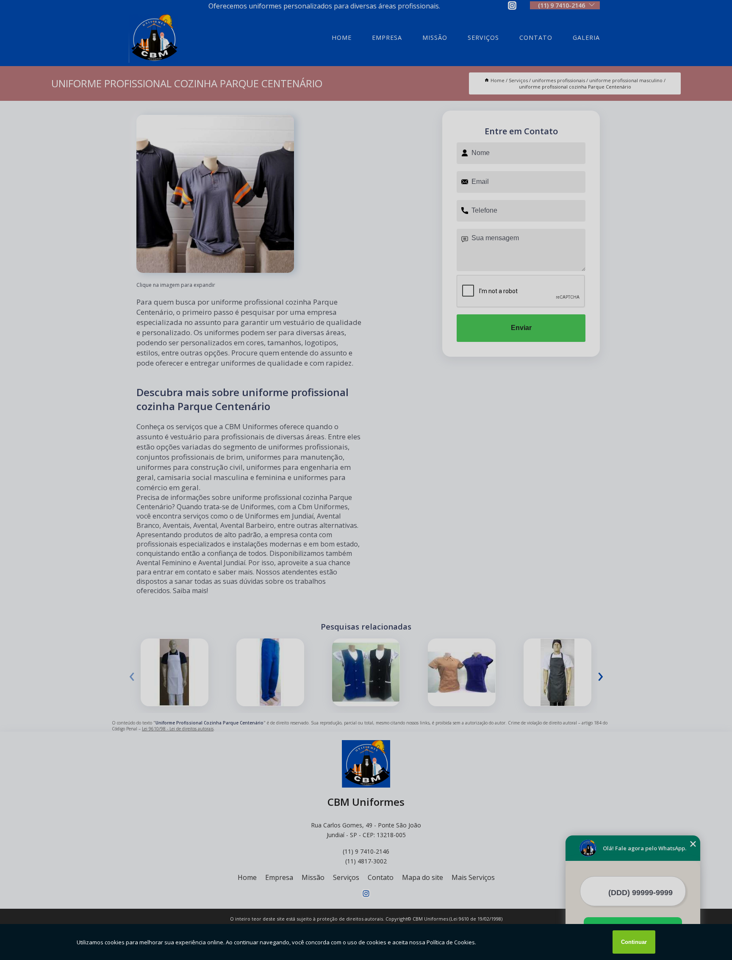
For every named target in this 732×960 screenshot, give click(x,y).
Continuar (634, 942)
